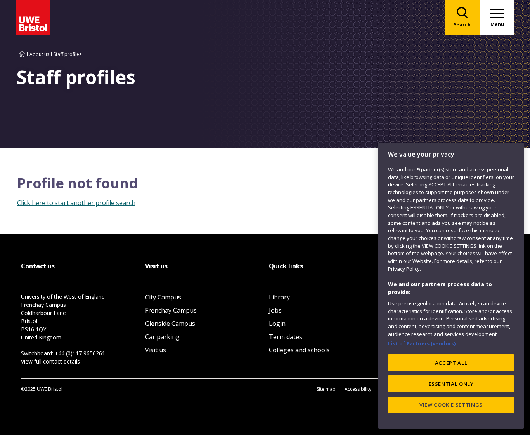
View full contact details (50, 361)
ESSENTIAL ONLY (450, 383)
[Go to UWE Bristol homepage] (22, 54)
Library (279, 297)
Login (277, 323)
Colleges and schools (299, 350)
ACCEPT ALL (451, 362)
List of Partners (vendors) (422, 343)
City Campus (163, 297)
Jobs (275, 310)
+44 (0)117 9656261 (80, 353)
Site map (326, 389)
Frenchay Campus (171, 310)
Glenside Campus (170, 323)
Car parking (162, 336)
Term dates (285, 336)
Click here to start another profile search (76, 202)
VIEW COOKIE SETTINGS (451, 404)
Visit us (155, 350)
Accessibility (358, 389)
